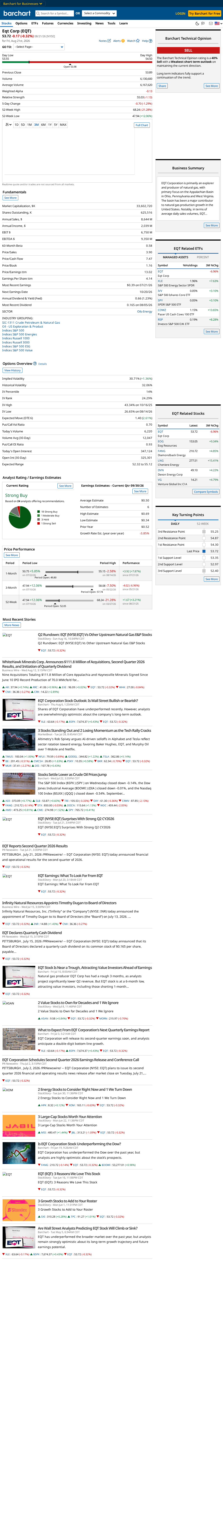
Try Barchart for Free (204, 13)
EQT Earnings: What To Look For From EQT (70, 875)
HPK (43, 1105)
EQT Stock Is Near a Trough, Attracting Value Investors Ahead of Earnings (95, 967)
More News (11, 625)
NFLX (42, 756)
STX (39, 805)
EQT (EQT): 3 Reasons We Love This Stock (69, 1174)
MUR (8, 766)
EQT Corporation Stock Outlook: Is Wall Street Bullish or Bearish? (88, 700)
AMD (8, 810)
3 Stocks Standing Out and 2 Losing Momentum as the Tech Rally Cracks (94, 730)
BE (7, 761)
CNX (8, 692)
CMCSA (38, 761)
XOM (72, 1105)
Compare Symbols (206, 492)
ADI (7, 801)
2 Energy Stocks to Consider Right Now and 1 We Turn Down (85, 1089)
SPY (71, 810)
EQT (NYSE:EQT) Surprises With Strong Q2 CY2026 (76, 819)
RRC (35, 687)
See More (10, 198)
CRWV (125, 801)
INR (36, 924)
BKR (99, 761)
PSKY (70, 761)
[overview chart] (77, 154)
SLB (38, 801)
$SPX (72, 722)
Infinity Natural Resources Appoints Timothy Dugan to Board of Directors (59, 903)
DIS (37, 766)
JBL (73, 1132)
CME (40, 810)
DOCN (71, 805)
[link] (147, 41)
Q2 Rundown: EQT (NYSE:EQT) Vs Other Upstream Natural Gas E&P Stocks (95, 634)
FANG (8, 805)
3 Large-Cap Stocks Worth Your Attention (70, 1116)
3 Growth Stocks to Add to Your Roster (67, 1201)
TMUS (9, 756)
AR (7, 687)
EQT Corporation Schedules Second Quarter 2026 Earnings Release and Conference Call (70, 1060)
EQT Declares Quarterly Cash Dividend (32, 933)
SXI (43, 1216)
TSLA (106, 756)
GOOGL (72, 756)
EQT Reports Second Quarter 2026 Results (35, 846)
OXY (95, 801)
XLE (43, 722)
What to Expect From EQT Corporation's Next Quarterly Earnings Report (93, 1030)
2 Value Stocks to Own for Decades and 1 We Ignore (78, 1003)
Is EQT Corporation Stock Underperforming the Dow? (79, 1144)
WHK (122, 687)
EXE (64, 687)
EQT (43, 650)
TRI (66, 801)
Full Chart (142, 125)
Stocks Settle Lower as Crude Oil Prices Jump (72, 774)
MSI (43, 1132)
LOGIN (180, 13)
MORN (103, 1018)
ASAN (44, 1018)
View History (12, 370)
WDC (103, 805)
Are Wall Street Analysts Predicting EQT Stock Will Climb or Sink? (87, 1228)
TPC (73, 1216)
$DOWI (106, 1165)
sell (188, 50)
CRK (36, 692)
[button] (218, 23)
